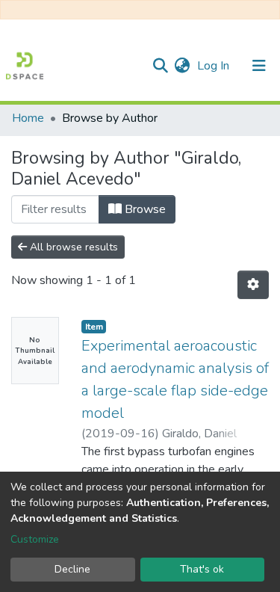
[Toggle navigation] (259, 66)
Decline (72, 569)
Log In (214, 66)
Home (28, 118)
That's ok (202, 569)
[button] (181, 66)
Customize (34, 539)
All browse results (72, 247)
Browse (144, 209)
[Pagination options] (253, 285)
